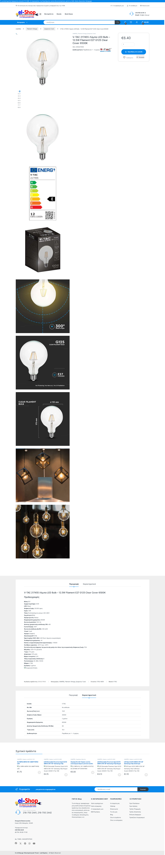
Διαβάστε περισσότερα (64, 774)
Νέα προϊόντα (48, 14)
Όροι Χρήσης (133, 806)
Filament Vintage (32, 29)
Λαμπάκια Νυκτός (81, 759)
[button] (16, 34)
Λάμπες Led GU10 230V (55, 759)
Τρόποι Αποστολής (135, 812)
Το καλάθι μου (133, 5)
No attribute (65, 707)
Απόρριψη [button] (89, 1)
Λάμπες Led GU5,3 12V (28, 759)
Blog (111, 814)
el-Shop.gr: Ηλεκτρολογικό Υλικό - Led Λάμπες (32, 853)
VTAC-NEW (100, 681)
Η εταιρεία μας (115, 803)
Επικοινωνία (145, 5)
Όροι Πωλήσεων (134, 803)
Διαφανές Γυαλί (49, 29)
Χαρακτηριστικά (89, 584)
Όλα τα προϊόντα (115, 817)
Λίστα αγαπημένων (97, 803)
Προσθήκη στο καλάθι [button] (38, 772)
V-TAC (115, 681)
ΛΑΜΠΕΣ (18, 29)
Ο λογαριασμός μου (118, 5)
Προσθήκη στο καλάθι (135, 52)
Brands (59, 14)
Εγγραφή (143, 789)
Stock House (69, 14)
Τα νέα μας (113, 812)
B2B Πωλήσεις (95, 812)
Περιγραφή (74, 584)
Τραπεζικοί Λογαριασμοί (137, 817)
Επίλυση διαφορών (135, 814)
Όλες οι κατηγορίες (116, 820)
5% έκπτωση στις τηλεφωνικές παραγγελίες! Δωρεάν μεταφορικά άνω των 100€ (41, 5)
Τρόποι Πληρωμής (135, 809)
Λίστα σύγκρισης (96, 806)
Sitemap (112, 806)
